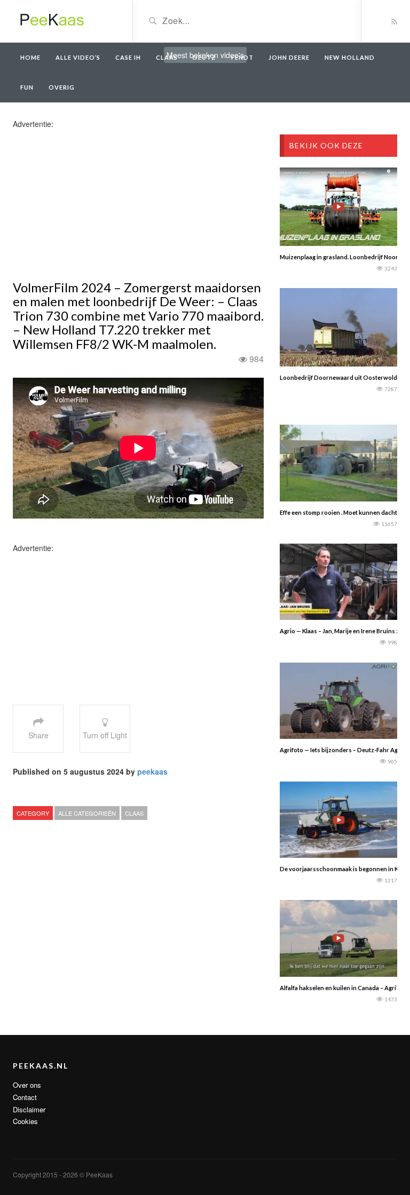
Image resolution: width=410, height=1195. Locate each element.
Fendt (242, 57)
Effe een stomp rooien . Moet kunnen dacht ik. (342, 512)
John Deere (289, 57)
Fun (27, 87)
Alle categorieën (87, 813)
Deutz (204, 57)
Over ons (27, 1085)
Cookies (25, 1121)
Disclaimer (29, 1109)
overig (62, 87)
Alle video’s (78, 57)
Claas (167, 57)
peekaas (152, 771)
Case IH (128, 57)
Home (30, 57)
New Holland (350, 57)
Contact (25, 1097)
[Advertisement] (97, 203)
